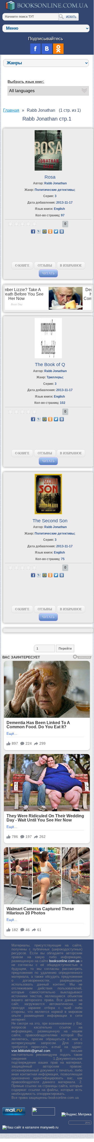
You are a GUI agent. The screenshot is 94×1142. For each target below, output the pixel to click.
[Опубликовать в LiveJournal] (39, 231)
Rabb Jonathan (55, 183)
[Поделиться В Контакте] (62, 231)
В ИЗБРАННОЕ (71, 265)
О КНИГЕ (22, 265)
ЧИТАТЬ (48, 273)
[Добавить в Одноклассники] (50, 231)
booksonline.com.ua (64, 961)
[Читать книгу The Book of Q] (48, 357)
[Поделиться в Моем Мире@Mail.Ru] (44, 231)
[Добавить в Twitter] (56, 231)
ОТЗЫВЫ (45, 265)
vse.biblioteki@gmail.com (30, 1051)
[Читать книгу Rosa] (48, 169)
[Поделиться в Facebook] (33, 231)
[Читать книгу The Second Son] (48, 513)
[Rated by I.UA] (43, 1114)
